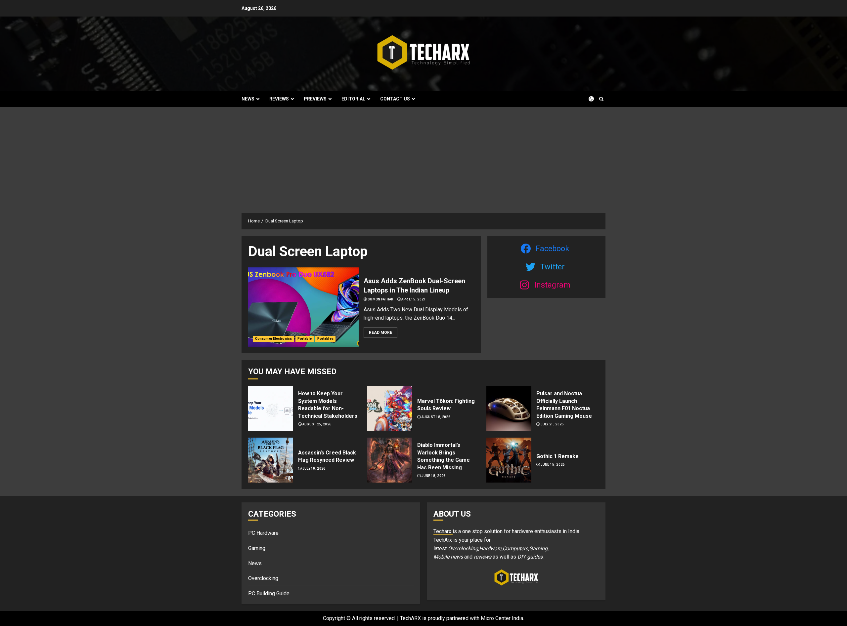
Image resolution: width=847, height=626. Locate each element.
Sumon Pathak (380, 299)
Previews (315, 98)
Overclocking (263, 578)
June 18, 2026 (434, 476)
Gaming (256, 548)
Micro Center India (502, 618)
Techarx (443, 531)
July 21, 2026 (552, 424)
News (248, 98)
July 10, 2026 (314, 468)
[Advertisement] (423, 156)
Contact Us (395, 98)
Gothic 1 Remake (557, 456)
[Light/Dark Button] (587, 99)
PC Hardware (263, 533)
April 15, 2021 (413, 299)
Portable (304, 338)
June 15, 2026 (553, 464)
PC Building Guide (269, 593)
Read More (380, 332)
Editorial (353, 98)
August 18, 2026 (436, 417)
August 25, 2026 (317, 424)
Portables (325, 338)
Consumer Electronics (273, 338)
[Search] (601, 99)
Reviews (279, 98)
